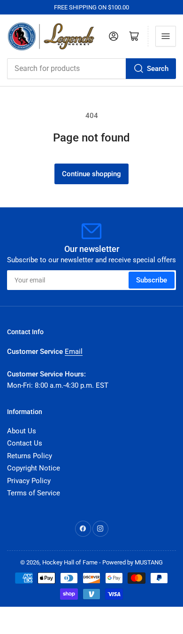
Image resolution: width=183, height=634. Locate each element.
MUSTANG (149, 562)
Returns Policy (29, 456)
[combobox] (91, 68)
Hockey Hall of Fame (70, 562)
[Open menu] (165, 36)
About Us (21, 431)
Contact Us (24, 443)
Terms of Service (33, 493)
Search (157, 68)
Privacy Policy (29, 481)
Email (74, 351)
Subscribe (151, 280)
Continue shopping (91, 174)
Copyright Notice (33, 468)
